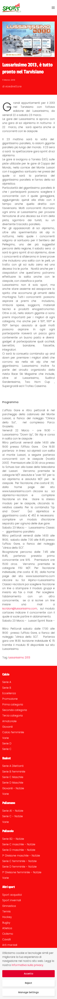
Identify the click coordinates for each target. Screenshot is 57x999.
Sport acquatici (12, 895)
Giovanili (7, 727)
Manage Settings (28, 992)
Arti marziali (9, 945)
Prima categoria (12, 704)
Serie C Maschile (12, 777)
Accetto (28, 973)
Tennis (6, 911)
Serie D (6, 743)
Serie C (6, 749)
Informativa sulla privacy (27, 965)
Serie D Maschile (12, 782)
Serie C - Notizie (12, 816)
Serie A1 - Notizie (12, 811)
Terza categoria (12, 715)
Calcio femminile (13, 732)
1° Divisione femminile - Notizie (21, 872)
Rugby (6, 923)
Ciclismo (7, 934)
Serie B (6, 688)
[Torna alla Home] (11, 8)
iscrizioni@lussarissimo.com (19, 608)
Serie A (6, 682)
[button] (53, 8)
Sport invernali (11, 900)
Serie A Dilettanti (13, 766)
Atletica (7, 928)
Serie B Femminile (13, 771)
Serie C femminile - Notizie (19, 861)
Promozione (10, 699)
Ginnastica (9, 906)
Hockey (7, 917)
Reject (28, 983)
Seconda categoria (14, 710)
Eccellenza (9, 693)
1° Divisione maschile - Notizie (21, 855)
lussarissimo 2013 (19, 657)
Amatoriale (9, 721)
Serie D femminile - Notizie (19, 866)
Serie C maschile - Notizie (18, 844)
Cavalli (6, 939)
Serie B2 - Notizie (13, 839)
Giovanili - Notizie (13, 788)
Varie (5, 738)
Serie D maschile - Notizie (18, 850)
